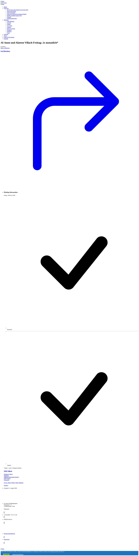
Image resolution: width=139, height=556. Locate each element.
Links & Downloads (9, 37)
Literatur (6, 34)
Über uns (6, 8)
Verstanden (6, 554)
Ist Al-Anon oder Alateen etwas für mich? (17, 10)
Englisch (9, 30)
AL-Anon (9, 25)
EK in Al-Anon (11, 28)
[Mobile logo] (2, 549)
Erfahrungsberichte (12, 18)
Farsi (8, 33)
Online (9, 24)
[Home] (2, 1)
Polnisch (9, 31)
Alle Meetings (10, 21)
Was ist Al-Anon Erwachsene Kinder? (16, 14)
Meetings (6, 20)
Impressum (6, 539)
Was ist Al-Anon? (11, 11)
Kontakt (6, 38)
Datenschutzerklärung (9, 533)
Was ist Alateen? (11, 12)
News (5, 36)
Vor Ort (9, 23)
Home (5, 7)
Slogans (9, 17)
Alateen (9, 27)
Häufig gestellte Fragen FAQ (14, 15)
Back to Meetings (5, 48)
